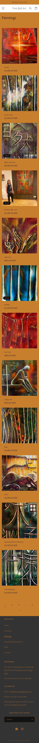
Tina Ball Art (16, 740)
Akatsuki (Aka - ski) (10, 210)
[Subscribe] (32, 719)
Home (6, 625)
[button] (3, 8)
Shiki (5, 447)
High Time (7, 257)
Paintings (7, 636)
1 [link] (5, 605)
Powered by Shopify (25, 740)
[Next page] (19, 610)
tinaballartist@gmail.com (20, 691)
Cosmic (6, 67)
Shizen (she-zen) (9, 162)
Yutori (6, 494)
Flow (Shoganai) (9, 589)
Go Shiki (7, 305)
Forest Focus (8, 115)
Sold (6, 647)
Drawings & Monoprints (13, 642)
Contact (7, 652)
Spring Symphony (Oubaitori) (13, 542)
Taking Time (8, 399)
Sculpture (8, 631)
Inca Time (7, 352)
